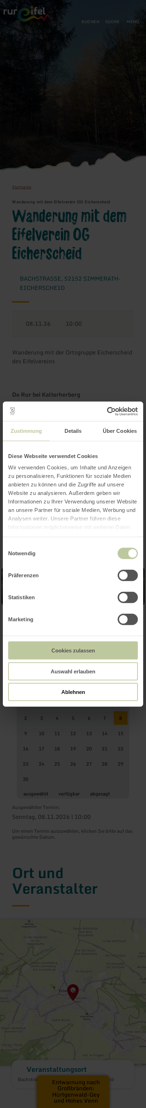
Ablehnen (73, 692)
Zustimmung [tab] (26, 431)
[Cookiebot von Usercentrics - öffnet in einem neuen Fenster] (107, 411)
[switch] (128, 575)
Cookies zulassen (73, 650)
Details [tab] (73, 431)
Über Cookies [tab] (120, 431)
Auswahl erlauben (73, 671)
